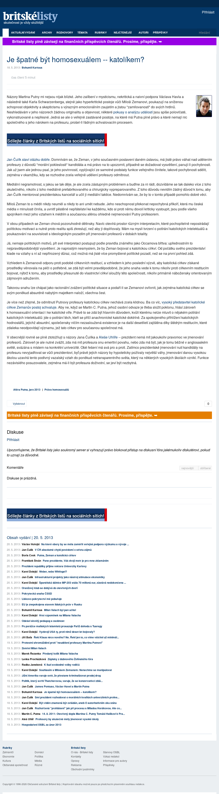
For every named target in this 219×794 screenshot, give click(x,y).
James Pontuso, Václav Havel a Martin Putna (62, 686)
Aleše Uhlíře (108, 337)
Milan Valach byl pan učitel (60, 610)
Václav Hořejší (31, 544)
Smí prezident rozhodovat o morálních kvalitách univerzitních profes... (77, 697)
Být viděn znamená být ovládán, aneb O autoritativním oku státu (78, 703)
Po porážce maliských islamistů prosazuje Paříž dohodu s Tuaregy (62, 626)
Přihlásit (207, 12)
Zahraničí (8, 752)
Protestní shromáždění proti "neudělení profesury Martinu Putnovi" (62, 643)
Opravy (75, 760)
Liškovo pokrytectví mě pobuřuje (42, 599)
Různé (38, 765)
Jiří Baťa (27, 637)
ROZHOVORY (64, 32)
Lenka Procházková (34, 659)
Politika (39, 756)
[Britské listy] (57, 140)
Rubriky (101, 32)
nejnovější (188, 468)
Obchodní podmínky (82, 769)
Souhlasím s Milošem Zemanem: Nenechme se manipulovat (75, 670)
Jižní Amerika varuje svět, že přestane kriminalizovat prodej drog (61, 675)
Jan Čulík (27, 550)
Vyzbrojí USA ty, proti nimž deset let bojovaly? (67, 632)
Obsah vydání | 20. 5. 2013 (30, 537)
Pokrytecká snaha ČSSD (37, 593)
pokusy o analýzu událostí (133, 112)
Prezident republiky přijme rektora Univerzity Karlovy (54, 566)
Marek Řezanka (31, 653)
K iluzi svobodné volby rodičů (62, 665)
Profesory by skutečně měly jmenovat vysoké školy (67, 719)
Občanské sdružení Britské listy (44, 784)
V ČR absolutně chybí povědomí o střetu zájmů (63, 550)
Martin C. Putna (31, 714)
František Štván (31, 561)
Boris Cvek (29, 555)
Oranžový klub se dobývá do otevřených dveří (50, 588)
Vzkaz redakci (111, 756)
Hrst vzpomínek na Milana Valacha (60, 615)
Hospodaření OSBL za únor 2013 (41, 725)
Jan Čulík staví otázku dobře (28, 159)
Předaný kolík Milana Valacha (60, 653)
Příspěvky (160, 32)
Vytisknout (18, 403)
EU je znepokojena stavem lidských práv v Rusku (52, 604)
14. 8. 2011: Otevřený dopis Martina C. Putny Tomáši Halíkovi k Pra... (83, 714)
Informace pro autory (115, 760)
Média (38, 760)
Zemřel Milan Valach (34, 648)
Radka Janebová (32, 665)
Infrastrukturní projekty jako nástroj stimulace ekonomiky (70, 577)
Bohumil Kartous (32, 67)
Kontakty (76, 756)
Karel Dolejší (29, 571)
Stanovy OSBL (111, 752)
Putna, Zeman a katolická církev (56, 555)
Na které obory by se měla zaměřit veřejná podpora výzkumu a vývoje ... (85, 544)
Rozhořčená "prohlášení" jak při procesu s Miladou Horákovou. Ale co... (78, 708)
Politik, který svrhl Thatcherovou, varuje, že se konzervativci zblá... (62, 681)
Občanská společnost (15, 765)
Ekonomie (8, 756)
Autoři (143, 32)
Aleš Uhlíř (28, 719)
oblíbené (205, 468)
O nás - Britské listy (82, 752)
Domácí (39, 752)
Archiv (47, 32)
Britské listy (32, 18)
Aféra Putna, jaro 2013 (26, 389)
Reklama (76, 765)
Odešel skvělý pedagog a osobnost (43, 621)
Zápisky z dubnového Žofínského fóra (70, 659)
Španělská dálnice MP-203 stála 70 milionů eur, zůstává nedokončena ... (82, 583)
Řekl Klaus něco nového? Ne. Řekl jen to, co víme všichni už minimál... (76, 637)
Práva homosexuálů (56, 389)
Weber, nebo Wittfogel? (53, 571)
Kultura (7, 760)
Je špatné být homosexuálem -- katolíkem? (70, 692)
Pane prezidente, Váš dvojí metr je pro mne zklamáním (76, 561)
